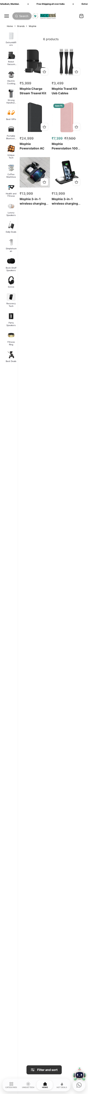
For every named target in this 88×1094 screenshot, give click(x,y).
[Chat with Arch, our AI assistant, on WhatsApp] (79, 1085)
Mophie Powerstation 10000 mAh (67, 148)
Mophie (32, 26)
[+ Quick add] (44, 71)
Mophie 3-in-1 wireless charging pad (33, 203)
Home (10, 26)
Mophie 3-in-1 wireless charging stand (65, 203)
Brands (21, 26)
